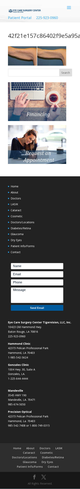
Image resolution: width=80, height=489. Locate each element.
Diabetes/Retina (21, 228)
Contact (16, 252)
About (14, 192)
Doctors (16, 198)
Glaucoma (17, 234)
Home (14, 186)
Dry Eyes (16, 240)
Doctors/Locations (22, 222)
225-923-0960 (47, 18)
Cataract (16, 210)
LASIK (14, 204)
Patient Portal (19, 18)
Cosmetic (17, 216)
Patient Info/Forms (23, 246)
